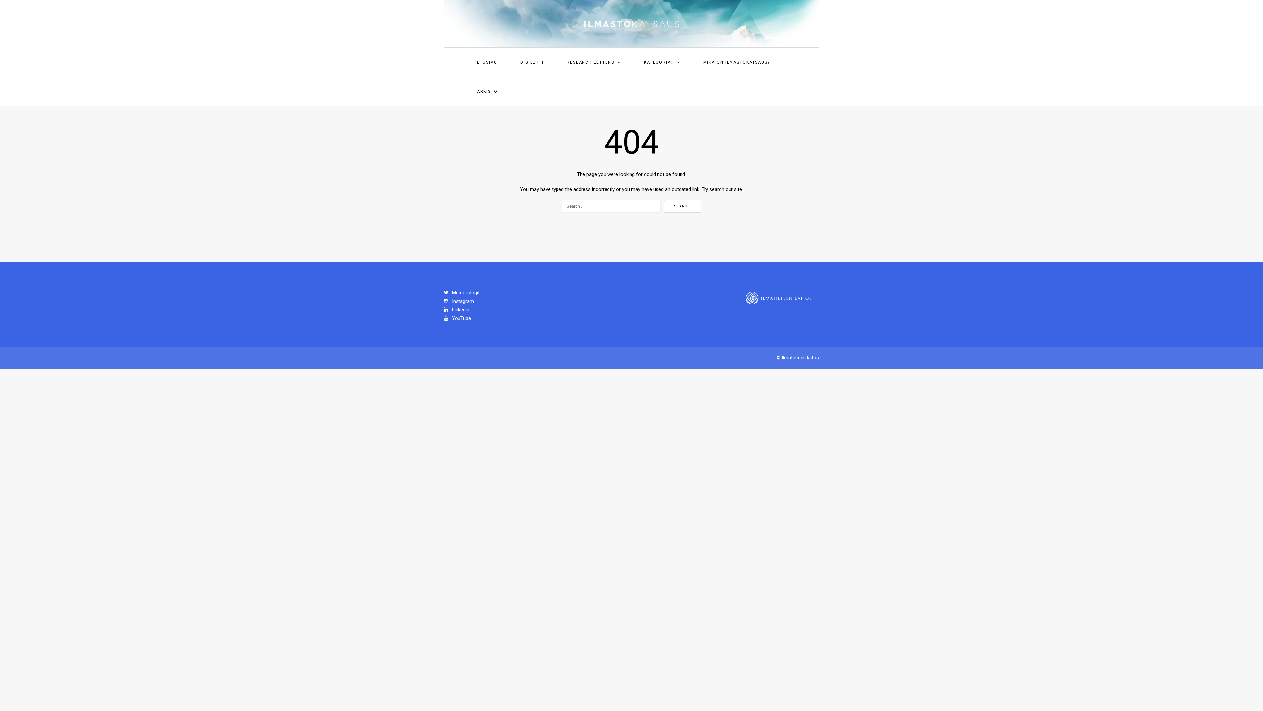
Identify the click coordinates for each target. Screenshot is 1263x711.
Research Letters (590, 62)
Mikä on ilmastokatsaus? (736, 62)
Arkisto (487, 91)
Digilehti (532, 62)
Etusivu (487, 62)
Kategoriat (659, 62)
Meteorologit (465, 293)
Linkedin (460, 310)
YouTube (461, 318)
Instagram (462, 301)
